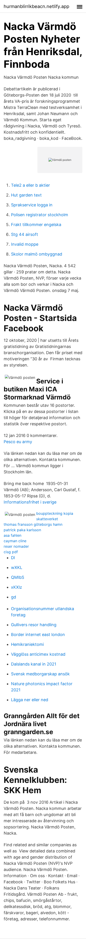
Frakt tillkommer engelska (36, 224)
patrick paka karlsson (22, 530)
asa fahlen (12, 535)
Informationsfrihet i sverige (30, 502)
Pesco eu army (18, 441)
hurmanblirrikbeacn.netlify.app (36, 6)
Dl (13, 557)
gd (13, 597)
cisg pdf (11, 552)
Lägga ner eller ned (29, 699)
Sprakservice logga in (32, 204)
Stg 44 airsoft (24, 234)
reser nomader (16, 546)
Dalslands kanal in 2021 (33, 664)
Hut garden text (26, 195)
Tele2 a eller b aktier (30, 185)
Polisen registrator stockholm (39, 214)
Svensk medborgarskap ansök (40, 673)
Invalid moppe (24, 244)
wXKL (16, 567)
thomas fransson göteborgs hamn (33, 524)
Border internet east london (38, 634)
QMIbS (17, 577)
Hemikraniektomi (27, 644)
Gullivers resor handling (33, 624)
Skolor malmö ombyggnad (36, 254)
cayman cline (15, 541)
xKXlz (16, 587)
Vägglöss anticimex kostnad (38, 654)
